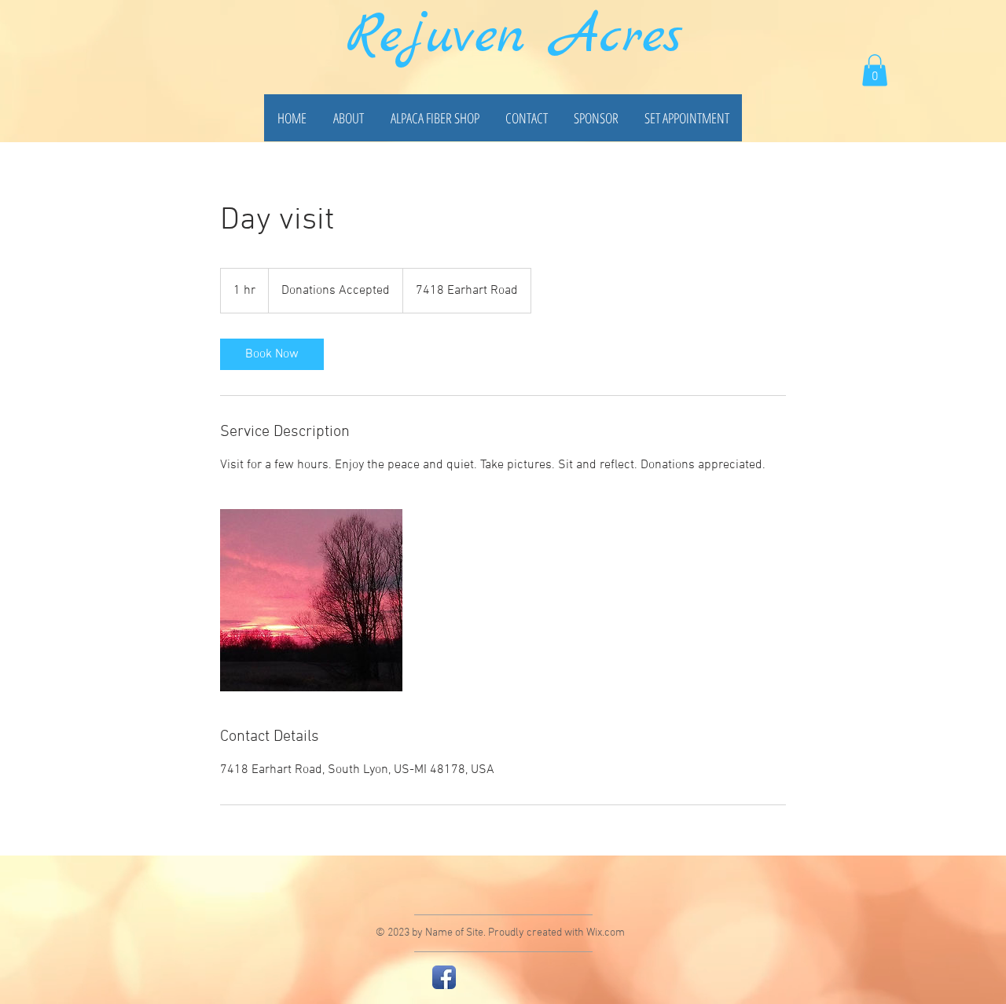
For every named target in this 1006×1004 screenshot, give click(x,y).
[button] (874, 70)
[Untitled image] (311, 600)
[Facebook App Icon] (444, 977)
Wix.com (605, 933)
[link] (272, 354)
